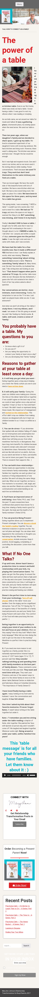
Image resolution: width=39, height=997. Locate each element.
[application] (19, 775)
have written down (15, 386)
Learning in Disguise (12, 928)
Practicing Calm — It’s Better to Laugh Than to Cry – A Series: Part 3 (18, 908)
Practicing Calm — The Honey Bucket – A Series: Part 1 (16, 923)
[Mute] (28, 775)
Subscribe (19, 824)
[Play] (5, 775)
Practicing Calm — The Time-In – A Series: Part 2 (18, 916)
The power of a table (17, 50)
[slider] (33, 775)
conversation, (7, 539)
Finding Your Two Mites (14, 932)
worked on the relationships (16, 413)
